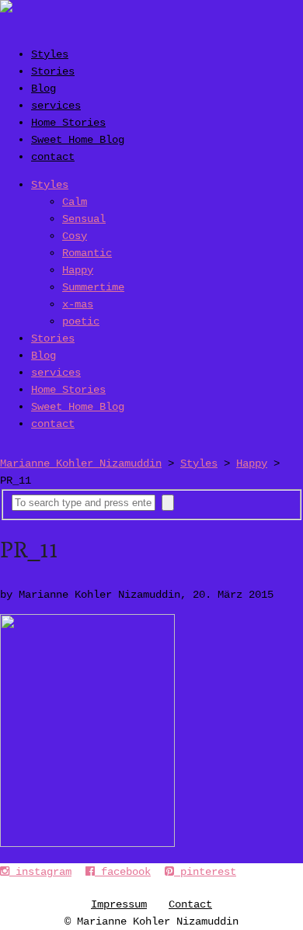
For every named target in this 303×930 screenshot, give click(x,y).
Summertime (93, 287)
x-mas (77, 304)
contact (53, 157)
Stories (53, 71)
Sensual (84, 219)
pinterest (205, 872)
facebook (123, 872)
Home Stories (68, 122)
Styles (49, 54)
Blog (43, 88)
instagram (40, 872)
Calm (74, 202)
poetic (80, 321)
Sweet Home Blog (77, 140)
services (56, 105)
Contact (190, 904)
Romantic (87, 253)
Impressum (119, 904)
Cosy (74, 236)
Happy (77, 270)
